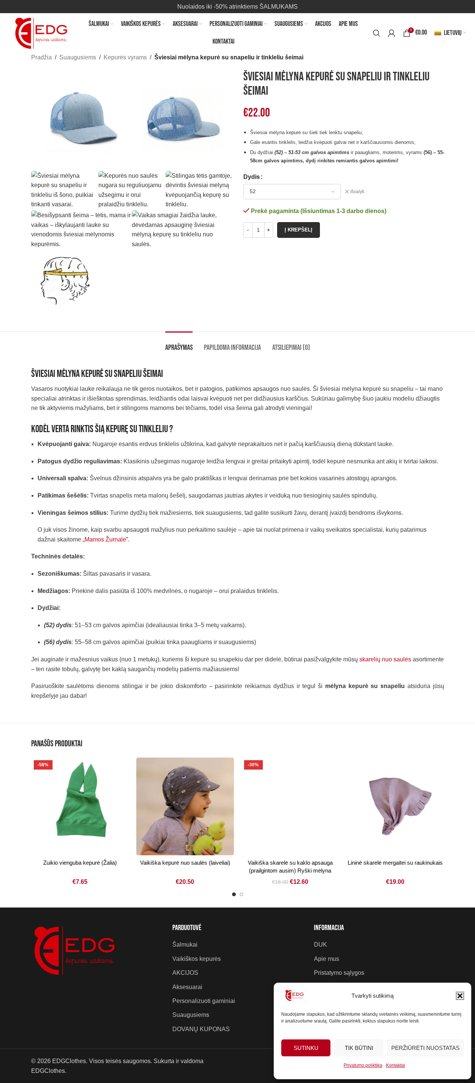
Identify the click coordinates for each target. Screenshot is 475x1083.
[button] (460, 996)
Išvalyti (357, 191)
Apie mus (326, 959)
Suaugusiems (77, 57)
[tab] (179, 343)
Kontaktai (395, 1065)
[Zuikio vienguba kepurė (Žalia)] (80, 806)
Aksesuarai (187, 987)
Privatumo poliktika (363, 1065)
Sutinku (306, 1048)
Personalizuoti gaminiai (203, 1001)
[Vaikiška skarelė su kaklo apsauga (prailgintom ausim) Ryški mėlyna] (290, 806)
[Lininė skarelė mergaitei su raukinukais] (395, 806)
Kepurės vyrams (125, 57)
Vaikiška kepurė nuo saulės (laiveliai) (185, 862)
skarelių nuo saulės (385, 659)
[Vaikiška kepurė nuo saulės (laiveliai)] (185, 806)
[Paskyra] (391, 33)
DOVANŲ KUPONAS (201, 1029)
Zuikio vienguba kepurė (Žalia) (80, 862)
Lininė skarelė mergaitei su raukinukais (395, 862)
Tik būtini (359, 1048)
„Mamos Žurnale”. (106, 539)
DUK (320, 944)
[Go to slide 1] (234, 894)
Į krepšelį (298, 230)
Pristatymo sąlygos (339, 973)
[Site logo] (43, 32)
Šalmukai (185, 944)
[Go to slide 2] (241, 894)
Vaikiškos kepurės (196, 959)
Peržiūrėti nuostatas (425, 1048)
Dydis (251, 177)
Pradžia (41, 57)
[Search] (376, 33)
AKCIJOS (185, 973)
